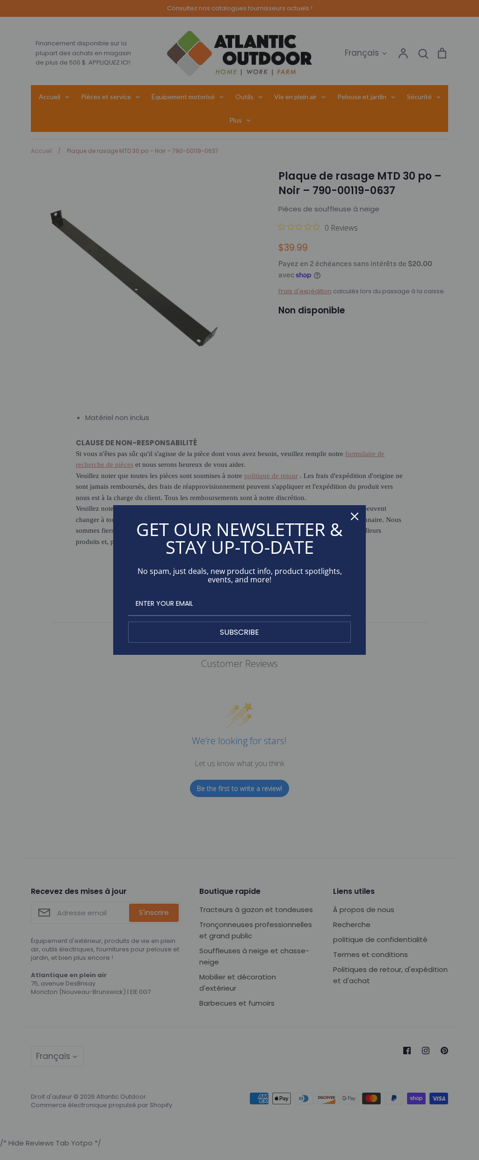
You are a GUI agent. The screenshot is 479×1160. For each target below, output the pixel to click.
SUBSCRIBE (239, 632)
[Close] (354, 516)
